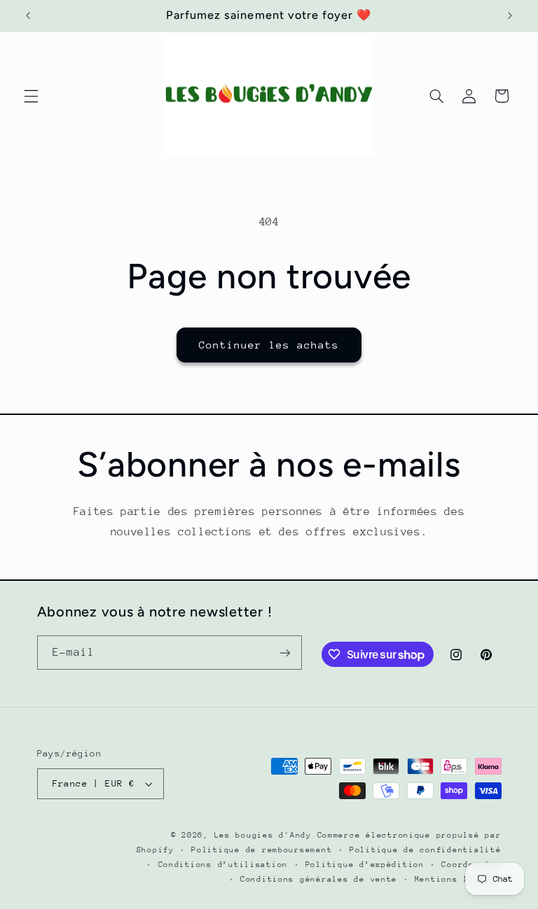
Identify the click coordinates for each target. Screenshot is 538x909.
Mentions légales (458, 879)
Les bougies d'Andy (265, 835)
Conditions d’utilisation (223, 864)
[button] (31, 96)
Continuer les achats (269, 345)
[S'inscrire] (284, 652)
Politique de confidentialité (426, 849)
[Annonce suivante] (510, 15)
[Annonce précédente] (28, 15)
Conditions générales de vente (318, 879)
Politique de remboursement (261, 849)
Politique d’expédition (365, 864)
